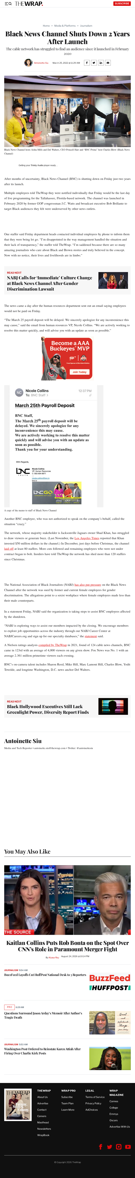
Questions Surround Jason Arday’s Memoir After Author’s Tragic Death (43, 1015)
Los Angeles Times (87, 538)
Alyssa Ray (54, 957)
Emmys (114, 1113)
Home (46, 25)
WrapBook (43, 1135)
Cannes (114, 1101)
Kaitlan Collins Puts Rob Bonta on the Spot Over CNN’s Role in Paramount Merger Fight (67, 945)
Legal (89, 1090)
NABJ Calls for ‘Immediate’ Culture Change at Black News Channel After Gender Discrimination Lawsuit (49, 283)
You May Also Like (27, 851)
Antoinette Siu (41, 63)
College (114, 1107)
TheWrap (44, 1090)
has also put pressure (88, 584)
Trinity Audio (37, 165)
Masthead (43, 1122)
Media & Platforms (65, 25)
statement (91, 636)
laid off (9, 548)
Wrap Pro (68, 1090)
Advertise (42, 1103)
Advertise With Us (120, 1126)
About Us (42, 1096)
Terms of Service (95, 1096)
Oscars (114, 1120)
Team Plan (67, 1103)
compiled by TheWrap (52, 645)
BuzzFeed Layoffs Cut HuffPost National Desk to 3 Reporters (45, 975)
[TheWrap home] (29, 4)
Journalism (86, 25)
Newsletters (44, 1128)
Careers (41, 1116)
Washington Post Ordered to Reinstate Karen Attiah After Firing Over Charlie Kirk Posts (42, 1051)
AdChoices (91, 1109)
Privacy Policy (93, 1103)
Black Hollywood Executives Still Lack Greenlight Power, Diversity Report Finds (48, 709)
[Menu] (8, 4)
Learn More (67, 1109)
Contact (41, 1109)
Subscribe (122, 3)
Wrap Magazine (117, 1092)
